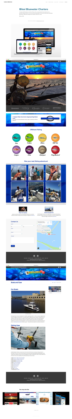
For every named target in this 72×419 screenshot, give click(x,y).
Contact (66, 2)
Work (46, 2)
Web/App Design (50, 2)
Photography (61, 2)
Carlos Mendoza (8, 2)
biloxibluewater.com (40, 20)
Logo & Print (56, 2)
